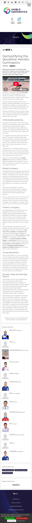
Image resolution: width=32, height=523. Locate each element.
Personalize (11, 521)
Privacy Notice (16, 502)
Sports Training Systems (16, 510)
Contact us (16, 499)
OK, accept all (9, 518)
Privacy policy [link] (21, 521)
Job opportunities (16, 506)
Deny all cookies (22, 518)
